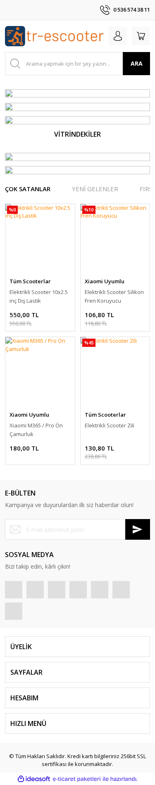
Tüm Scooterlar (30, 281)
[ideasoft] (33, 779)
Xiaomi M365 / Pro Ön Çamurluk (36, 430)
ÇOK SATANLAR (27, 189)
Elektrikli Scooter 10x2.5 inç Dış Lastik (39, 296)
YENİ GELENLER (95, 189)
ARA (137, 63)
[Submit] (137, 529)
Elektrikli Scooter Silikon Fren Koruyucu (114, 296)
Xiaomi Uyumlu (104, 281)
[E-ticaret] (76, 779)
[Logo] (54, 36)
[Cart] (141, 36)
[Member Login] (118, 36)
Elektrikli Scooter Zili (109, 425)
